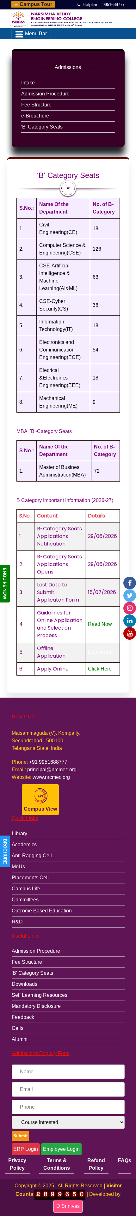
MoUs (18, 866)
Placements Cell (30, 877)
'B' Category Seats (32, 973)
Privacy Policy (17, 1164)
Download (99, 652)
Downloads (24, 984)
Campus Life (26, 888)
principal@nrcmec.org (52, 769)
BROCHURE (5, 851)
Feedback (23, 1017)
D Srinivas (68, 1206)
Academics (24, 844)
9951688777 (113, 4)
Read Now (100, 624)
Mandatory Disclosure (36, 1006)
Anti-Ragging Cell (32, 855)
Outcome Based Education (42, 910)
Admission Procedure (36, 951)
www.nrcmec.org (51, 777)
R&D (17, 921)
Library (19, 833)
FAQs (124, 1160)
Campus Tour (35, 4)
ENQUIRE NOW (5, 583)
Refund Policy (96, 1164)
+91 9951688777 (48, 762)
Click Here (100, 668)
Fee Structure (27, 962)
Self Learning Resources (39, 995)
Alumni (20, 1039)
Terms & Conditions (56, 1164)
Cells (17, 1028)
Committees (25, 899)
